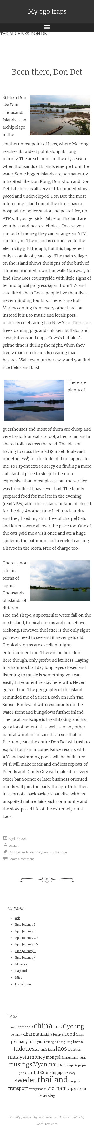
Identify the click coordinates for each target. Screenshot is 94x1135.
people (82, 1065)
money (37, 1057)
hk (56, 1042)
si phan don (58, 852)
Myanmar (45, 1064)
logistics (74, 1049)
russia (41, 1072)
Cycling (73, 1026)
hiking (50, 1042)
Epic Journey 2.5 (26, 944)
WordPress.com (46, 1124)
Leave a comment (21, 859)
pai (61, 1065)
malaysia (18, 1057)
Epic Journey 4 (25, 957)
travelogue (23, 984)
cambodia (25, 1027)
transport (18, 1088)
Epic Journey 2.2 (26, 938)
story (72, 1073)
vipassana (77, 1088)
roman (13, 845)
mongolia (55, 1057)
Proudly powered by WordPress (31, 1117)
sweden (25, 1080)
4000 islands (19, 852)
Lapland (21, 971)
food (70, 1034)
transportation (38, 1089)
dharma (31, 1034)
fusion (80, 1034)
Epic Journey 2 (25, 931)
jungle (43, 1049)
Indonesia (26, 1048)
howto (78, 1042)
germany (19, 1041)
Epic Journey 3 (25, 951)
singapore (59, 1072)
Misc (18, 977)
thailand (53, 1079)
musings (20, 1064)
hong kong (65, 1042)
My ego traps (47, 11)
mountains (71, 1057)
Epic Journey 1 (25, 924)
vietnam (57, 1088)
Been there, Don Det (47, 72)
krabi (51, 1049)
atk (17, 918)
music (82, 1057)
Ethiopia (21, 964)
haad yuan (37, 1042)
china (43, 1025)
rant (29, 1073)
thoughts (74, 1081)
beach (13, 1027)
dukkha (46, 1034)
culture (57, 1027)
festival (58, 1034)
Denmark (16, 1034)
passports (71, 1065)
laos (46, 852)
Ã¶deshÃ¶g (47, 1096)
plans (22, 1073)
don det (35, 852)
